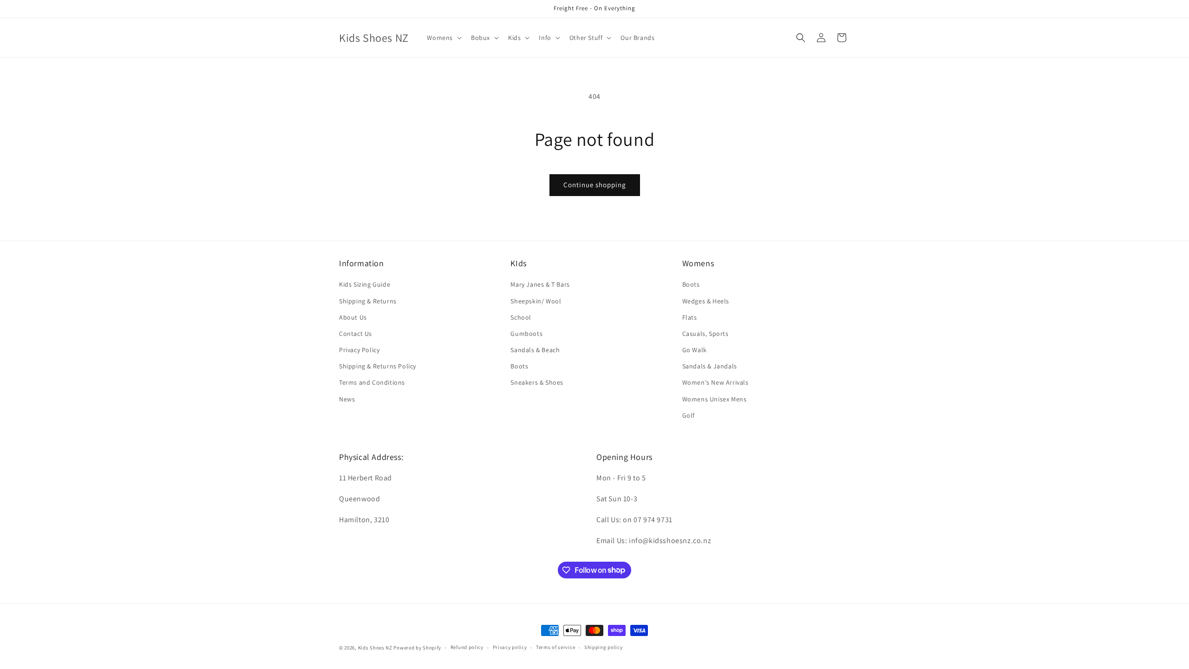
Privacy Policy (359, 350)
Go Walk (694, 350)
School (520, 317)
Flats (689, 317)
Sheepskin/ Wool (535, 301)
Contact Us (355, 333)
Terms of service (555, 647)
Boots (519, 366)
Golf (688, 415)
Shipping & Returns (368, 301)
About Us (353, 317)
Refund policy (467, 647)
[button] (443, 37)
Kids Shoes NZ (375, 647)
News (347, 399)
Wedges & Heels (705, 301)
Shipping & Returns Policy (377, 366)
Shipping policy (603, 647)
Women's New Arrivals (715, 382)
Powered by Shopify (417, 647)
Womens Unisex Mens (714, 399)
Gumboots (526, 333)
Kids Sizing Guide (364, 284)
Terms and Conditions (372, 382)
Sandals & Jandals (709, 366)
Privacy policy (510, 647)
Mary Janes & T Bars (539, 284)
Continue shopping (594, 184)
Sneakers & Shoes (536, 382)
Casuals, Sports (705, 333)
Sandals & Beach (535, 350)
